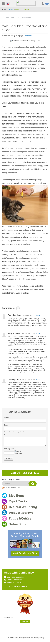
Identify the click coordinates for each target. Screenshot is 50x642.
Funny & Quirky (20, 518)
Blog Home (17, 495)
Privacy (41, 638)
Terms (35, 638)
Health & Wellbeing (23, 507)
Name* (6, 417)
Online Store (17, 524)
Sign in (11, 9)
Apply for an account (22, 9)
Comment (7, 435)
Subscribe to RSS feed (12, 487)
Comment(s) (26, 36)
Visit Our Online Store (25, 553)
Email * (6, 425)
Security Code (9, 449)
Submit (9, 459)
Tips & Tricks (18, 501)
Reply (38, 315)
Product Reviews (21, 513)
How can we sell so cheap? (17, 586)
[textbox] (25, 17)
